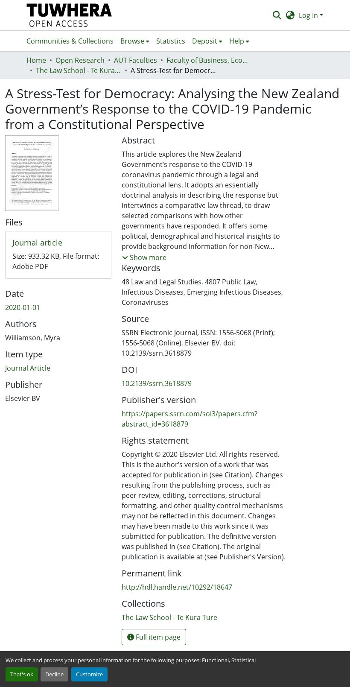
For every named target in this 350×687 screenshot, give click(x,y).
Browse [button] (132, 41)
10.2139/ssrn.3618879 (157, 383)
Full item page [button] (157, 637)
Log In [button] (309, 15)
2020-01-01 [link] (22, 307)
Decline (54, 674)
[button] (69, 15)
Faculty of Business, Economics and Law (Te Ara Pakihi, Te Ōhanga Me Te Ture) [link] (209, 60)
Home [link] (36, 60)
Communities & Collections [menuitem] (70, 41)
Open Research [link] (80, 60)
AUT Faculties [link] (135, 60)
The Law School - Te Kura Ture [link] (78, 70)
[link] (58, 243)
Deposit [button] (204, 41)
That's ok (21, 674)
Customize (89, 674)
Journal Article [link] (27, 368)
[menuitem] (134, 41)
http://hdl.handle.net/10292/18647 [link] (177, 587)
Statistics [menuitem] (170, 41)
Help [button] (236, 41)
